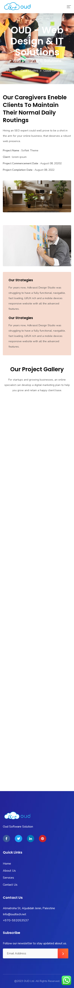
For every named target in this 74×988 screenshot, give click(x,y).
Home (11, 71)
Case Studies (29, 71)
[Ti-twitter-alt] (18, 838)
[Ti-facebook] (6, 838)
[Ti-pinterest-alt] (42, 838)
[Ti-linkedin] (30, 838)
